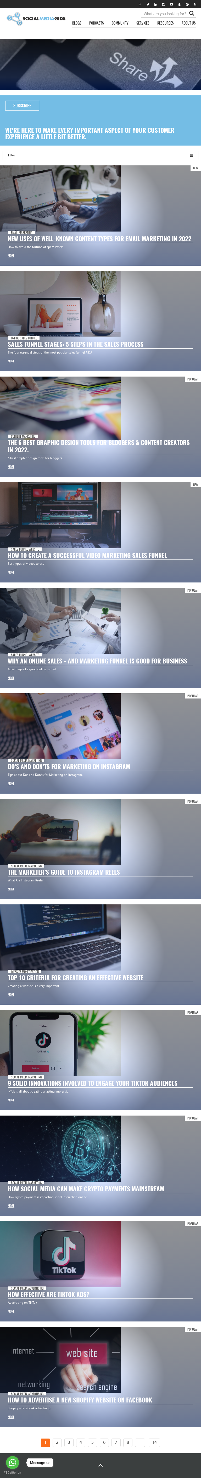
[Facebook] (140, 4)
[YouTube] (171, 4)
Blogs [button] (76, 23)
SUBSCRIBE (22, 105)
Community (120, 23)
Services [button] (142, 23)
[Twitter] (147, 4)
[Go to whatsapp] (12, 1462)
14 (154, 1442)
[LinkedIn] (155, 4)
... (140, 1442)
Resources (165, 23)
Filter (11, 155)
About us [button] (189, 23)
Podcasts (96, 23)
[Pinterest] (187, 4)
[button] (100, 1465)
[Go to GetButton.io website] (12, 1472)
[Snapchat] (179, 4)
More (11, 255)
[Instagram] (163, 4)
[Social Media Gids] (35, 19)
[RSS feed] (195, 4)
